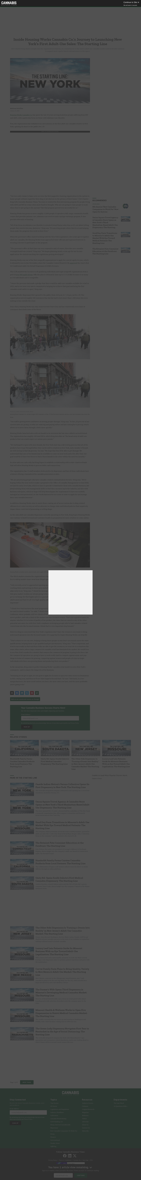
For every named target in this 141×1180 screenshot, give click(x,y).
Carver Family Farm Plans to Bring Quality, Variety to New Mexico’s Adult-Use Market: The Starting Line (62, 971)
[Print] (12, 693)
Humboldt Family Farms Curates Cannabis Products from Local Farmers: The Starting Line (22, 763)
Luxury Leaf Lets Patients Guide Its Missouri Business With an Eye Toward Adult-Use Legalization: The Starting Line (116, 763)
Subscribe (16, 3)
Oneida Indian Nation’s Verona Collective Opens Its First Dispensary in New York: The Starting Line (62, 786)
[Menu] (130, 3)
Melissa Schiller (16, 108)
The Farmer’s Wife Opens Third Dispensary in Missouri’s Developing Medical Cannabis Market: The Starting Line (61, 992)
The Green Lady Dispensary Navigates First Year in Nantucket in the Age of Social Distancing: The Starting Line (62, 1031)
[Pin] (32, 693)
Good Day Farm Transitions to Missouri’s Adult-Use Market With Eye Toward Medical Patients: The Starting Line (104, 238)
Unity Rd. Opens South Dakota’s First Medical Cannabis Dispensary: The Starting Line (55, 761)
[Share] (17, 693)
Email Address (26, 714)
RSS (91, 1160)
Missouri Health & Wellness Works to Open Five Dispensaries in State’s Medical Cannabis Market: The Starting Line (61, 1013)
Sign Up (27, 727)
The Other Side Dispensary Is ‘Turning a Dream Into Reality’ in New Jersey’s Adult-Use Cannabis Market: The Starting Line (85, 764)
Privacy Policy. (74, 723)
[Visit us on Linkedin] (69, 1155)
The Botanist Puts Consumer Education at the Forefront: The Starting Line (105, 251)
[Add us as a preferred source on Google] (37, 693)
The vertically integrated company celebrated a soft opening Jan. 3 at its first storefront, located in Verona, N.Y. (62, 791)
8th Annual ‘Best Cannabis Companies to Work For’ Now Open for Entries (105, 209)
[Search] (124, 3)
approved (73, 263)
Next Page (27, 1082)
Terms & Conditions (65, 1160)
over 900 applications (24, 274)
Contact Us (77, 1160)
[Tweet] (27, 693)
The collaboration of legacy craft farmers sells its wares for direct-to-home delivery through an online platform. (61, 868)
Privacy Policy (52, 1160)
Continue (81, 1175)
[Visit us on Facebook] (64, 1155)
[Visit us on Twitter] (74, 1155)
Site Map (85, 1160)
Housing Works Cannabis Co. (21, 115)
